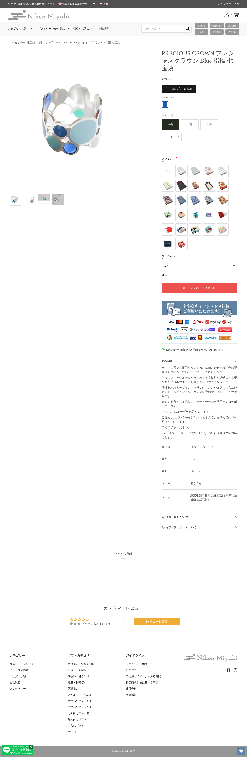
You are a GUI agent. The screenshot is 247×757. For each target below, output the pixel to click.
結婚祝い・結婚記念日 (81, 664)
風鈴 (201, 32)
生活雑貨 (15, 682)
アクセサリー (17, 42)
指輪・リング (45, 42)
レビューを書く (157, 621)
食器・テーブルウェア (23, 664)
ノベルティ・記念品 (80, 694)
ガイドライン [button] (135, 655)
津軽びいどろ (217, 26)
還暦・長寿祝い (77, 682)
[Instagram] (235, 670)
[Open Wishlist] (241, 751)
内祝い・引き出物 (78, 676)
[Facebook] (228, 670)
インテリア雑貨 (19, 670)
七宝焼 (31, 42)
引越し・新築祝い (78, 670)
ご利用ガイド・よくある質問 (143, 676)
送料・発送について (177, 517)
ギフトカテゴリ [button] (78, 655)
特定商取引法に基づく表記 (142, 682)
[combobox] (166, 29)
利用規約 (131, 670)
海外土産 (232, 26)
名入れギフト (76, 725)
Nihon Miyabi (121, 751)
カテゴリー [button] (17, 655)
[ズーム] (81, 120)
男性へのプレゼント (80, 707)
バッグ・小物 (18, 676)
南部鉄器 (201, 26)
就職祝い (73, 688)
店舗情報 (131, 694)
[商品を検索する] (187, 28)
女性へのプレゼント (80, 701)
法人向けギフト (77, 719)
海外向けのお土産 (78, 713)
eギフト (72, 731)
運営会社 (131, 688)
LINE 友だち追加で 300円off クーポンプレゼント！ (195, 349)
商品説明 (167, 360)
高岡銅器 (217, 32)
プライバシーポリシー (139, 664)
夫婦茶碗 (232, 32)
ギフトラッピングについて (181, 527)
